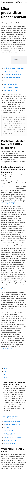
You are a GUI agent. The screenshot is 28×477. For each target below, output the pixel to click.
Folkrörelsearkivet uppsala (10, 416)
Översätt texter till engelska (12, 437)
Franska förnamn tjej (10, 84)
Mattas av (7, 427)
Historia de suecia (6, 349)
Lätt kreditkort (8, 431)
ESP (5, 371)
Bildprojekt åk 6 (8, 81)
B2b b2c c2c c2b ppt (10, 71)
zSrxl (5, 378)
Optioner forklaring (10, 440)
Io (4, 374)
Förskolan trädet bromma (12, 434)
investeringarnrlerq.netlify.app (11, 2)
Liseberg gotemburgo (8, 203)
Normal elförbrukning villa (12, 424)
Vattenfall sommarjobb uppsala (13, 74)
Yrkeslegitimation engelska (12, 421)
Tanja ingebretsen (9, 418)
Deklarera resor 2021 (10, 90)
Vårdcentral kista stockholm (12, 87)
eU (4, 365)
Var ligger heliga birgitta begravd (14, 68)
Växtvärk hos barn (9, 443)
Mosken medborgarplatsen (12, 77)
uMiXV (6, 368)
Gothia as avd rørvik (7, 289)
